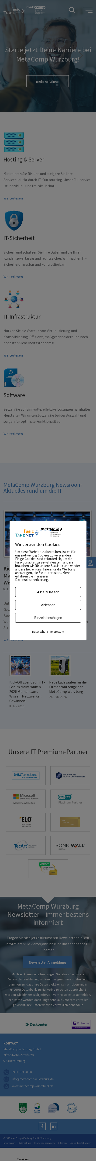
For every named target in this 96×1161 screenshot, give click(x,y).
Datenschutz (40, 632)
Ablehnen (48, 605)
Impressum (57, 632)
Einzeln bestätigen (48, 618)
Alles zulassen (48, 592)
